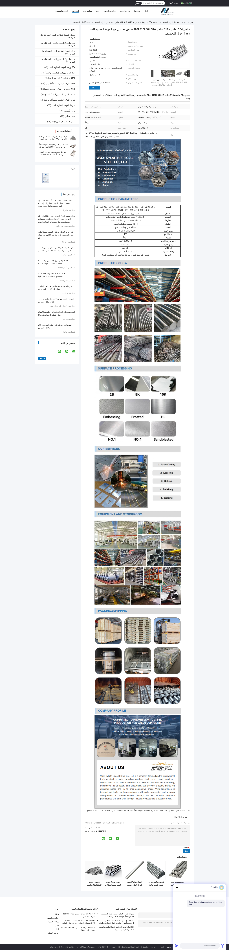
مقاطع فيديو (87, 11)
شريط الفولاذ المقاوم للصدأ (168, 22)
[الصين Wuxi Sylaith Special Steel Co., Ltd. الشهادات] (46, 178)
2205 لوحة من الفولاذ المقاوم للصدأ (59, 89)
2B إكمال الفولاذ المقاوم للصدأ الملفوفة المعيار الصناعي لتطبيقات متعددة (116, 928)
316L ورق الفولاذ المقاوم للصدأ (61, 78)
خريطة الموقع (53, 933)
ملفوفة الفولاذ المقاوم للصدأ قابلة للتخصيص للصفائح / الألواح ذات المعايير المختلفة (117, 915)
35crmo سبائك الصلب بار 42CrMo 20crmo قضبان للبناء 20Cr (78, 929)
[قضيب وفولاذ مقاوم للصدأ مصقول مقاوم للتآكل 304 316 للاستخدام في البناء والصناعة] (113, 870)
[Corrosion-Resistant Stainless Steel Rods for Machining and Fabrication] (175, 53)
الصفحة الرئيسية (62, 11)
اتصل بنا (137, 11)
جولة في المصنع (110, 11)
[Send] (177, 946)
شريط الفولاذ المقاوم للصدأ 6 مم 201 (170, 810)
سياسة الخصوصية (172, 947)
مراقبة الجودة (125, 11)
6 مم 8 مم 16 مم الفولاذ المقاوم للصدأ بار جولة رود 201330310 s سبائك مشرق (53, 147)
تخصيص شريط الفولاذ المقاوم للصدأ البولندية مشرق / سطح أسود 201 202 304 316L (94, 883)
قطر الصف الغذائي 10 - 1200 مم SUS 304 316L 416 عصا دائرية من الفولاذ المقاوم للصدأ (54, 139)
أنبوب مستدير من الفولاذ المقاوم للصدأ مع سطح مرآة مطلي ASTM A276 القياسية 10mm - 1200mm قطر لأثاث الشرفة (178, 883)
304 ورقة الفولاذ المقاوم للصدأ (62, 67)
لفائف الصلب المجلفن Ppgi (63, 121)
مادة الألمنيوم (69, 111)
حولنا (98, 11)
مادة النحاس (70, 116)
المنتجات (75, 11)
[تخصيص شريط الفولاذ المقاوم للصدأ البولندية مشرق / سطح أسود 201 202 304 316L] (94, 870)
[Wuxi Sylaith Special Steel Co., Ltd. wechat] (61, 351)
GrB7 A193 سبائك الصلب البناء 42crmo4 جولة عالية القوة (79, 915)
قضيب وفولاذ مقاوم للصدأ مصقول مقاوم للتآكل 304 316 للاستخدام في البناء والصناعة (113, 883)
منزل (191, 22)
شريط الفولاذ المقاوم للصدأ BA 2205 (141, 810)
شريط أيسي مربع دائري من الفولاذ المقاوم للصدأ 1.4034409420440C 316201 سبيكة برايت (53, 154)
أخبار (146, 11)
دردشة (93, 88)
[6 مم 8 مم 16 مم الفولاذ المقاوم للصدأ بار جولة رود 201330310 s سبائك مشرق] (72, 146)
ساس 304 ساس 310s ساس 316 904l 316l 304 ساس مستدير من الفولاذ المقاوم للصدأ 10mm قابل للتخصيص (169, 82)
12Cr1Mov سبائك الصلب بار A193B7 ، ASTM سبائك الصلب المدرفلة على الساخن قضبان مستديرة (78, 922)
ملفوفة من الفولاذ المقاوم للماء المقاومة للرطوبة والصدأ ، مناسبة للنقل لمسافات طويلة (116, 921)
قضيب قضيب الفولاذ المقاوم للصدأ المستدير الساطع (106, 810)
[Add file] (222, 946)
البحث (138, 3)
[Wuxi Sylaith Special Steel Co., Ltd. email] (75, 351)
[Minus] (176, 887)
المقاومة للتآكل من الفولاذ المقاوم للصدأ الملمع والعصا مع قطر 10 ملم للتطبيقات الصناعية (134, 883)
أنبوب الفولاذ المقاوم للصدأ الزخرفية (59, 100)
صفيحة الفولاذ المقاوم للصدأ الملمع (60, 94)
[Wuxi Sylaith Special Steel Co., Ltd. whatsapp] (68, 351)
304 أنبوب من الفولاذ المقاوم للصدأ (60, 72)
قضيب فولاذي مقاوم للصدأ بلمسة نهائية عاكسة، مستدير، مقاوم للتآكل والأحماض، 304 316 (156, 883)
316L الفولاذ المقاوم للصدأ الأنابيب (60, 83)
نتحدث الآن (174, 3)
